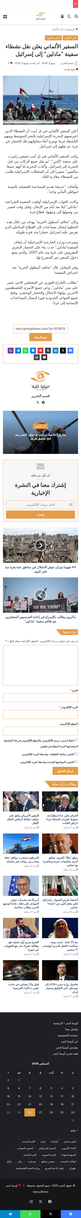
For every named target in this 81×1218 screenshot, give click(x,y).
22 (19, 1104)
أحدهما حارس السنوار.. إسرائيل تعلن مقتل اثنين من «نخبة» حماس (60, 903)
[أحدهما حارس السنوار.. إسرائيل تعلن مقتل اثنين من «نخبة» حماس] (60, 886)
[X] (63, 351)
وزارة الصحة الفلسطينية (28, 1168)
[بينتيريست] (40, 351)
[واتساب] (26, 351)
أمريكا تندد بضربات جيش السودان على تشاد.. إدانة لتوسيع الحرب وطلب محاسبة (21, 903)
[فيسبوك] (70, 351)
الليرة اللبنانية (30, 1154)
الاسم (74, 690)
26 (51, 1112)
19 (51, 1104)
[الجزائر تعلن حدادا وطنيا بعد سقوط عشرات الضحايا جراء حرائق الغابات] (60, 801)
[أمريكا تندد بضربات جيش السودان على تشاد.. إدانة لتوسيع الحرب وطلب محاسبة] (21, 886)
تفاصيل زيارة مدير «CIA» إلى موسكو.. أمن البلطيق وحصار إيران (61, 988)
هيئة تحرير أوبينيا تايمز (65, 1053)
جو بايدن (32, 1161)
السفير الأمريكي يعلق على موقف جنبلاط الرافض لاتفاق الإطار (23, 819)
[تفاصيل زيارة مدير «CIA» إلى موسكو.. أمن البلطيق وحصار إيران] (60, 970)
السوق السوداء (68, 1154)
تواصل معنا (71, 1029)
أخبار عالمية (53, 37)
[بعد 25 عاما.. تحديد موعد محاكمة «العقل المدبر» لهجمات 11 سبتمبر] (60, 928)
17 (72, 1104)
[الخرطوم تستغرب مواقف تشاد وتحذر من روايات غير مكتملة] (21, 844)
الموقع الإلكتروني (69, 723)
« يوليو (74, 1130)
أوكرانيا (54, 1141)
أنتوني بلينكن (70, 1141)
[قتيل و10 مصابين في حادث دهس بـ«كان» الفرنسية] (21, 970)
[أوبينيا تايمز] (40, 16)
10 (72, 1096)
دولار (20, 1161)
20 (40, 1104)
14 (29, 1096)
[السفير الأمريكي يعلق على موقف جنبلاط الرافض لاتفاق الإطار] (21, 801)
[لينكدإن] (55, 351)
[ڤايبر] (11, 351)
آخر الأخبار (57, 29)
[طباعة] (37, 357)
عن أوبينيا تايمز (69, 1041)
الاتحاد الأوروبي (68, 1148)
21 (29, 1104)
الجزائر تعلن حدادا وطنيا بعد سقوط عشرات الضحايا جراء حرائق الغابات (62, 819)
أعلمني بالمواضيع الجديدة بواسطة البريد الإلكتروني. (47, 762)
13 (40, 1096)
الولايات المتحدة (68, 1161)
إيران (42, 1141)
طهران (72, 1168)
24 (72, 1112)
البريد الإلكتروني (68, 707)
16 (8, 1096)
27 (40, 1112)
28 (29, 1112)
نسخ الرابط (40, 337)
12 (51, 1096)
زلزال (9, 1161)
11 (62, 1096)
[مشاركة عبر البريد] (44, 357)
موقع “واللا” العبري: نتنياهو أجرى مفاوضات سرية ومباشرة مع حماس (60, 861)
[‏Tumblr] (48, 351)
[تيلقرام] (18, 351)
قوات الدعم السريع (54, 1168)
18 (62, 1104)
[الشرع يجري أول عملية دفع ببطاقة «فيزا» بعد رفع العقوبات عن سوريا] (21, 928)
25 (62, 1112)
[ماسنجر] (33, 351)
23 (8, 1104)
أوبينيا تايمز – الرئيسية (65, 1023)
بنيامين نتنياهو (48, 1161)
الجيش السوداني (25, 1148)
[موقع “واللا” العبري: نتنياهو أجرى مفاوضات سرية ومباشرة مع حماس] (60, 844)
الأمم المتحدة (28, 1141)
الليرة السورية (49, 1154)
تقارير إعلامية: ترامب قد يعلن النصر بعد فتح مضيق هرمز (40, 436)
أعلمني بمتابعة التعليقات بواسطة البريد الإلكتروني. (48, 754)
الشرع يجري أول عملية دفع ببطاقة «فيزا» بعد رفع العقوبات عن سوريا (21, 945)
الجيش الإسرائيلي (47, 1148)
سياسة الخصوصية (68, 1035)
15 (19, 1096)
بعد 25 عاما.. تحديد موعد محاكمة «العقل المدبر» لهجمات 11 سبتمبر (60, 945)
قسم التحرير (66, 63)
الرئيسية (71, 29)
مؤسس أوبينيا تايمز (67, 1047)
